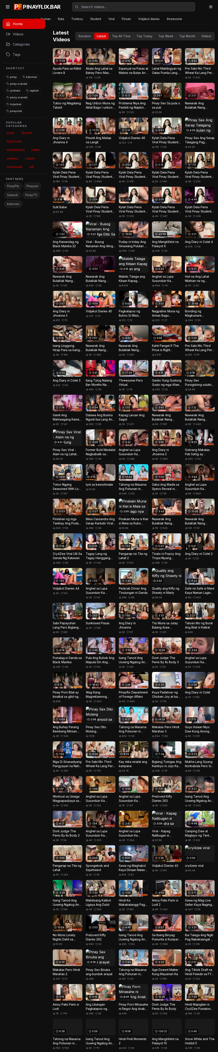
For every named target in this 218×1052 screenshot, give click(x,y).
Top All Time (121, 36)
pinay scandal (18, 83)
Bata (61, 19)
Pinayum (32, 186)
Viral (111, 19)
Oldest (206, 36)
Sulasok (12, 195)
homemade (15, 167)
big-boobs (14, 141)
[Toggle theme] (211, 7)
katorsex (31, 77)
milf (31, 167)
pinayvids (16, 111)
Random (85, 36)
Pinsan (126, 19)
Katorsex (13, 204)
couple (30, 158)
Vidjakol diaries (149, 19)
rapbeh (34, 90)
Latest (101, 36)
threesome (174, 19)
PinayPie (13, 186)
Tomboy (77, 19)
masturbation (16, 150)
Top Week (165, 36)
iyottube (15, 90)
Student (95, 19)
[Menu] (7, 7)
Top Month (187, 36)
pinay (13, 77)
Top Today (144, 36)
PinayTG (31, 195)
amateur (12, 158)
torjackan (16, 104)
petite (36, 150)
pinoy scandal (18, 97)
